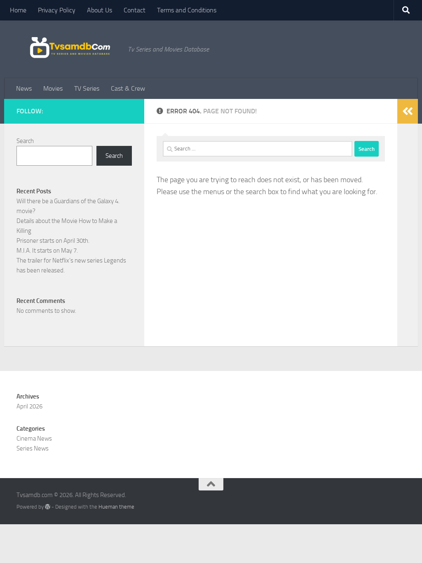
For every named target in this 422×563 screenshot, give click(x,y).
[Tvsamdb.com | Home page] (68, 49)
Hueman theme (116, 507)
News (24, 88)
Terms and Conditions (186, 10)
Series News (32, 448)
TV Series (86, 88)
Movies (53, 88)
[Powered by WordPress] (47, 506)
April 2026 (29, 406)
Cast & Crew (128, 88)
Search (25, 141)
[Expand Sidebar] (407, 111)
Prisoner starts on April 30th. (52, 240)
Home (18, 10)
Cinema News (34, 438)
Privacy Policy (56, 10)
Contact (134, 10)
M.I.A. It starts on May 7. (47, 250)
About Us (99, 10)
